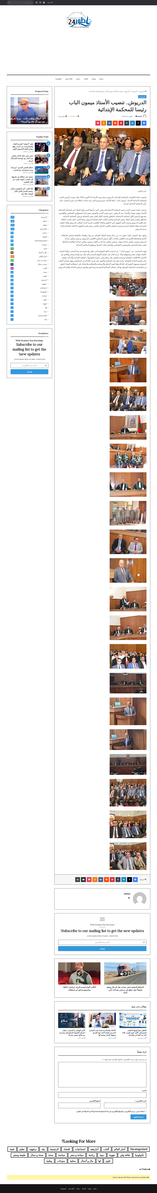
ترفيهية (44, 284)
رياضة (78, 79)
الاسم (144, 1090)
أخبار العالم (43, 256)
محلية (101, 79)
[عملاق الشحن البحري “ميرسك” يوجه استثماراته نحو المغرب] (41, 170)
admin (139, 116)
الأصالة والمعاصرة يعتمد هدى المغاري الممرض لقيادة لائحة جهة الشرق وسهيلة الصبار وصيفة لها (102, 1032)
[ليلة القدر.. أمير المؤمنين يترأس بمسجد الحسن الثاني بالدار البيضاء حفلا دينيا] (41, 191)
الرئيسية (142, 91)
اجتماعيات (43, 288)
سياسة (44, 296)
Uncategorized (41, 241)
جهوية (45, 304)
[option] (29, 110)
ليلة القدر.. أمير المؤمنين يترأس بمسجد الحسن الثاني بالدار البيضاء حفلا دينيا (22, 191)
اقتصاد (86, 79)
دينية (45, 311)
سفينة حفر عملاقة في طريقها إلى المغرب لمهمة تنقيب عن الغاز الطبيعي (22, 179)
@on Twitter (144, 1169)
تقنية (45, 249)
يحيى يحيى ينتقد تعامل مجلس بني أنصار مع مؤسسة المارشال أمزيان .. (22, 158)
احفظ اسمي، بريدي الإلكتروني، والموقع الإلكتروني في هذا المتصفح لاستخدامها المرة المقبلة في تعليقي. (110, 1111)
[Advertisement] (78, 51)
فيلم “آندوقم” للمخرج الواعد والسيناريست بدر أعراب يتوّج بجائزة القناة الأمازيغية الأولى (23, 146)
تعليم (45, 276)
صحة (45, 272)
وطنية (94, 79)
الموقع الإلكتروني (95, 1101)
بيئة (45, 319)
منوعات (44, 245)
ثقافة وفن (68, 79)
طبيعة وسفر (42, 315)
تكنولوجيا (59, 79)
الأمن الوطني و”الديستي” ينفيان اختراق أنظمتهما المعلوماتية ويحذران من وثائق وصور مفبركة (72, 1032)
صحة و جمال (42, 264)
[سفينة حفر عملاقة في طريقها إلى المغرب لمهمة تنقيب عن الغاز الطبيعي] (41, 180)
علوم (45, 300)
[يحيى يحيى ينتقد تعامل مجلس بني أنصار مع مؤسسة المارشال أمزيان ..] (41, 159)
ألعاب (45, 268)
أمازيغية (44, 280)
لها (46, 308)
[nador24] (78, 19)
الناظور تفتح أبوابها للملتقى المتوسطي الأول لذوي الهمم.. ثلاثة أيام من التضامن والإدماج (134, 1032)
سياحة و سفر (42, 260)
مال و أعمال (42, 252)
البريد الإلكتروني (140, 1101)
